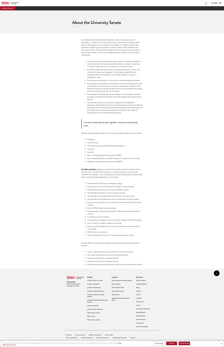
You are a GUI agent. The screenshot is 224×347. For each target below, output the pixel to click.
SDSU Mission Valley (118, 291)
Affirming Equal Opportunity (120, 338)
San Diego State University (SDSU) (122, 280)
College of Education (93, 284)
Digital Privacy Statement (95, 335)
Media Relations (141, 312)
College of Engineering (94, 287)
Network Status (140, 316)
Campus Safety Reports (71, 338)
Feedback (132, 338)
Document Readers (80, 335)
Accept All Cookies (184, 343)
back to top (217, 273)
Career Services (140, 319)
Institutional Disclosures (87, 338)
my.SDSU (139, 298)
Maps (137, 287)
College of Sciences (93, 306)
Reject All (171, 343)
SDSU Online (115, 295)
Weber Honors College (93, 320)
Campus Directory (141, 284)
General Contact (141, 280)
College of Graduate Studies (95, 291)
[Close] (221, 343)
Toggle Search (206, 3)
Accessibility (69, 335)
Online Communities (142, 326)
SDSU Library (91, 316)
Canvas (138, 295)
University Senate (6, 8)
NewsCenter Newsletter (143, 309)
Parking (138, 291)
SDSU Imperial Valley (118, 287)
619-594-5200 (71, 282)
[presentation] (90, 277)
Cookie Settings (109, 335)
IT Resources (140, 323)
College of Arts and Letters (95, 280)
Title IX (138, 305)
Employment (140, 302)
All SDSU (214, 3)
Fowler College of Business (95, 309)
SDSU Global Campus (93, 313)
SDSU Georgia (116, 284)
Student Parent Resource (103, 338)
